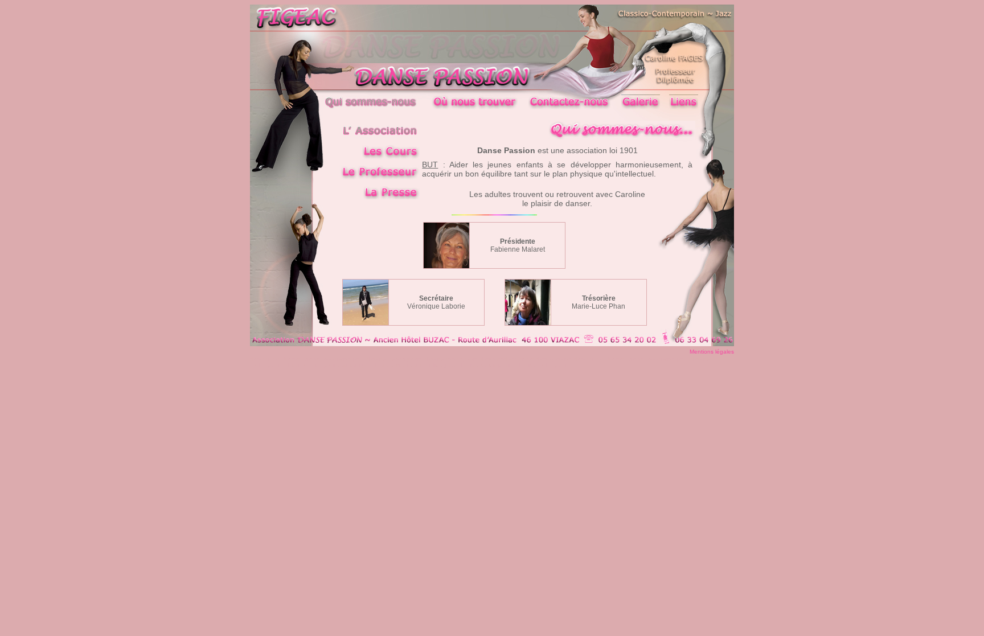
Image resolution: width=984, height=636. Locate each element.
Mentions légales (712, 351)
